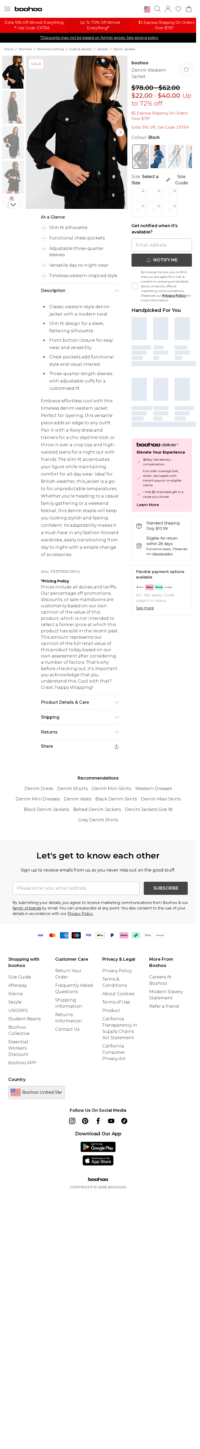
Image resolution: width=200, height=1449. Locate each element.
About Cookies (118, 993)
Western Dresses (153, 788)
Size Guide (19, 977)
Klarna (15, 993)
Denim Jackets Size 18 (148, 809)
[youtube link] (111, 1121)
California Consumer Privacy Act (114, 1052)
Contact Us (67, 1029)
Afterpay (17, 985)
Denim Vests (77, 799)
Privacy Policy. (80, 913)
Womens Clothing (50, 49)
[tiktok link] (124, 1121)
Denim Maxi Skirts (160, 799)
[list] (77, 132)
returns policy (162, 553)
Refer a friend (164, 1006)
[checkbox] (135, 286)
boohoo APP (22, 1062)
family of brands (26, 908)
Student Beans (24, 1018)
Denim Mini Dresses (38, 799)
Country (17, 1079)
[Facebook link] (98, 1121)
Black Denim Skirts (116, 799)
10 (154, 209)
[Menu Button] (7, 9)
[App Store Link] (98, 1154)
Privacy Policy (174, 295)
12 (170, 209)
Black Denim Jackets (46, 809)
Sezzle (15, 1002)
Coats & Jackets (80, 49)
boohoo (140, 62)
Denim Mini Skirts (111, 788)
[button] (147, 9)
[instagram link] (72, 1121)
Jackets (102, 49)
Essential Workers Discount (18, 1048)
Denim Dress (38, 788)
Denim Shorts (72, 788)
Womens (25, 49)
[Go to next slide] (120, 132)
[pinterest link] (85, 1121)
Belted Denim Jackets (97, 809)
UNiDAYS (18, 1010)
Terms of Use (116, 1002)
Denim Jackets (124, 49)
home (8, 49)
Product (111, 1010)
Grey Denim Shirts (98, 819)
